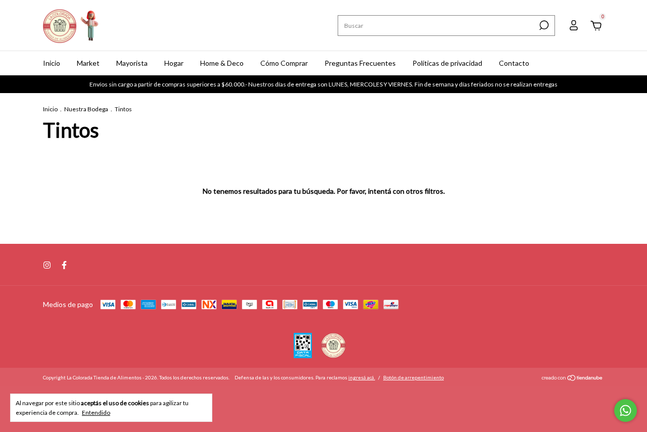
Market (88, 63)
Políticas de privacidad (447, 63)
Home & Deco (222, 63)
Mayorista (132, 63)
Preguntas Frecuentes (360, 63)
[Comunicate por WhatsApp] (625, 410)
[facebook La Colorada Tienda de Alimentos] (64, 265)
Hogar (173, 63)
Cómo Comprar (284, 63)
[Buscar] (543, 25)
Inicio (51, 63)
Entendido (96, 412)
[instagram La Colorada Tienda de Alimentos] (47, 265)
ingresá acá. (361, 377)
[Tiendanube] (572, 378)
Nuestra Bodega (86, 109)
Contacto (514, 63)
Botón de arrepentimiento (413, 377)
